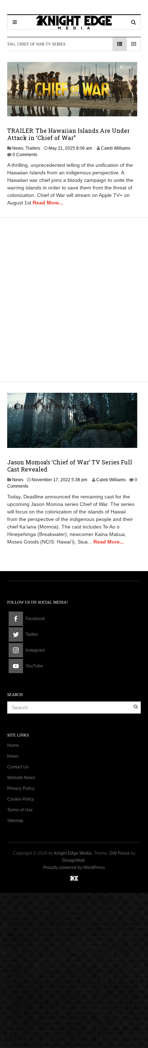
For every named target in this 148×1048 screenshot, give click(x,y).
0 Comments (25, 154)
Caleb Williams (115, 148)
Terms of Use (20, 809)
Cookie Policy (20, 799)
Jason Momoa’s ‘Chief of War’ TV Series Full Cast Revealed (69, 465)
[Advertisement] (74, 298)
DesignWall (73, 860)
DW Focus (120, 853)
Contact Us (18, 766)
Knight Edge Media (73, 853)
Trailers (33, 148)
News (17, 148)
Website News (21, 777)
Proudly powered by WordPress (74, 867)
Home (13, 745)
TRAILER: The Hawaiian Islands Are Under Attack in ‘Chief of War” (68, 134)
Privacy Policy (20, 788)
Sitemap (15, 820)
